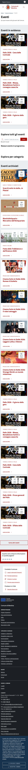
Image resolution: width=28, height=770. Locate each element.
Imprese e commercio (6, 664)
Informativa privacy (6, 724)
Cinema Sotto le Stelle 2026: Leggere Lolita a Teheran (14, 340)
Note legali (4, 726)
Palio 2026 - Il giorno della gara (13, 116)
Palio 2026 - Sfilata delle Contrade (12, 526)
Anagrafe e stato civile (7, 636)
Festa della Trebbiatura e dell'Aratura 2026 (12, 249)
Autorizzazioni (4, 639)
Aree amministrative (6, 615)
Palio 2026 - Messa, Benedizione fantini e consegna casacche (11, 85)
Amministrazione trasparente (8, 721)
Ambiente (3, 656)
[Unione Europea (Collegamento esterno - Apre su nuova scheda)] (14, 600)
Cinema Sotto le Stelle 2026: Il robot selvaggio (14, 310)
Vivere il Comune (9, 13)
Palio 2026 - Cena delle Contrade (12, 53)
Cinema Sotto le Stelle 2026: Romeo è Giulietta (14, 280)
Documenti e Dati (5, 625)
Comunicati (4, 675)
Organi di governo (5, 612)
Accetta (15, 766)
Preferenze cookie (8, 756)
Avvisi (2, 677)
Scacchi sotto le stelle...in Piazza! (13, 189)
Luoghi (3, 686)
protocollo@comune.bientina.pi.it (13, 704)
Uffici (2, 617)
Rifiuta (15, 763)
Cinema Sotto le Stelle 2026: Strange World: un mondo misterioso (14, 372)
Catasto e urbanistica (6, 634)
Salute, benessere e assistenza (9, 646)
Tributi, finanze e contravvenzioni (10, 659)
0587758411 (6, 699)
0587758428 (6, 702)
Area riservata (4, 731)
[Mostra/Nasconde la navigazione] (3, 7)
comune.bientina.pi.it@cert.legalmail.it (13, 707)
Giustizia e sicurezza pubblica (8, 654)
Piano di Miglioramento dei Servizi (10, 734)
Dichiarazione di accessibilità (8, 729)
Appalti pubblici (5, 644)
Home (2, 13)
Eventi (2, 688)
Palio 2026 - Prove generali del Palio (13, 496)
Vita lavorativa (5, 649)
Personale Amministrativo (8, 622)
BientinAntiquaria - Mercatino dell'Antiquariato (14, 219)
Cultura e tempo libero (7, 661)
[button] (7, 2)
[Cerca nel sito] (24, 7)
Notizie (3, 672)
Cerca (23, 139)
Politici (3, 620)
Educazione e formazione (7, 641)
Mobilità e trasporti (6, 651)
